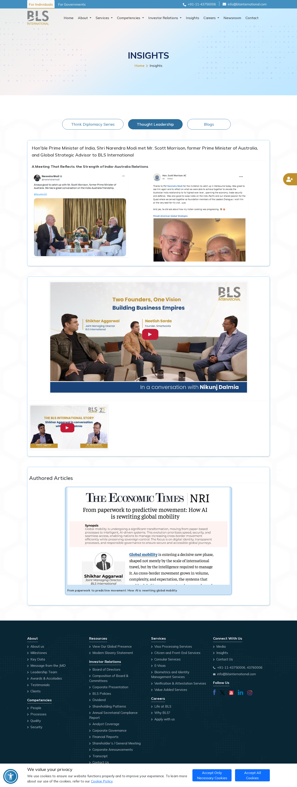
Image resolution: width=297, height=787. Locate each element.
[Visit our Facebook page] (214, 692)
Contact (252, 18)
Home (68, 18)
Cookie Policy (102, 781)
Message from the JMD (48, 666)
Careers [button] (210, 18)
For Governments (72, 4)
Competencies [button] (129, 18)
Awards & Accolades (46, 678)
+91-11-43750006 (202, 4)
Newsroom (232, 18)
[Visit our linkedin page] (240, 692)
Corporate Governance (109, 730)
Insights (192, 18)
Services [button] (103, 18)
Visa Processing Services (173, 646)
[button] (10, 776)
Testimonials (40, 685)
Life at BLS (162, 706)
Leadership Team (43, 672)
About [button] (83, 18)
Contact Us (100, 762)
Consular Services (167, 659)
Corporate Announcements (112, 749)
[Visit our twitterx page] (222, 692)
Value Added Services (170, 690)
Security (36, 727)
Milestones (38, 653)
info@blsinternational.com (247, 4)
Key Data (37, 659)
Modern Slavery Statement (112, 653)
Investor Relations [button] (163, 18)
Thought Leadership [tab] (155, 124)
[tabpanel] (148, 372)
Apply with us (164, 719)
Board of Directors (106, 669)
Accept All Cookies (252, 775)
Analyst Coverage (105, 724)
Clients (35, 691)
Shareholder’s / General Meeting (116, 743)
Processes (38, 714)
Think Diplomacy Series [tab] (93, 124)
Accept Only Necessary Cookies (212, 775)
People (35, 708)
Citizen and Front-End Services (177, 653)
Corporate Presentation (110, 687)
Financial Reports (105, 737)
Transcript (100, 756)
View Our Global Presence (112, 646)
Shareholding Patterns (109, 706)
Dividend (99, 700)
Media (220, 646)
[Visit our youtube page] (231, 692)
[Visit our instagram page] (249, 692)
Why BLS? (162, 713)
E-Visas (160, 666)
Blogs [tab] (209, 124)
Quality (35, 721)
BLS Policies (101, 694)
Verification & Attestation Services (180, 683)
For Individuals (41, 4)
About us (37, 646)
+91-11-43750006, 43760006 (239, 667)
